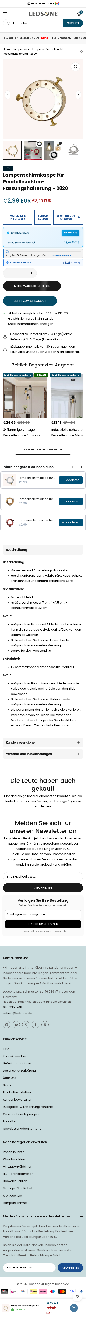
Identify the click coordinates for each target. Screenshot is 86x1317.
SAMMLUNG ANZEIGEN (40, 449)
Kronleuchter (12, 1195)
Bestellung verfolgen (43, 924)
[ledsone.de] (43, 14)
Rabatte (9, 1121)
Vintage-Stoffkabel (17, 1188)
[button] (78, 94)
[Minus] (8, 273)
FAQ (6, 1049)
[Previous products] (72, 467)
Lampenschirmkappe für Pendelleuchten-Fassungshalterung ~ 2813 (38, 520)
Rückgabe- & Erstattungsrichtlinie (28, 1107)
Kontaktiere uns (15, 1056)
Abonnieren (43, 887)
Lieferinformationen (17, 1063)
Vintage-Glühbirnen (17, 1166)
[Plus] (31, 273)
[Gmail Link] (57, 3)
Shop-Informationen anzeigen (30, 324)
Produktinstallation (17, 1092)
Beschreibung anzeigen (66, 217)
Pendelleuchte (14, 1152)
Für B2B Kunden (43, 217)
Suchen (73, 23)
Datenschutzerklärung (19, 1070)
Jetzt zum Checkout (30, 301)
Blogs (7, 1085)
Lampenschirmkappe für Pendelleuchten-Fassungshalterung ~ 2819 (38, 478)
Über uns (9, 1078)
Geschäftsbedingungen (21, 1114)
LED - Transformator (18, 1174)
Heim (6, 49)
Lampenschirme (15, 1203)
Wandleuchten (14, 1159)
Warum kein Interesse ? (17, 217)
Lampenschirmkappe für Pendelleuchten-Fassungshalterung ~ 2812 (38, 499)
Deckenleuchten (15, 1181)
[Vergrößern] (75, 66)
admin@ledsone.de (17, 1013)
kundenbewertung (17, 1099)
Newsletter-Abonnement (22, 1128)
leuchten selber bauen (25, 38)
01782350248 (12, 1007)
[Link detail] (6, 1024)
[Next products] (81, 467)
